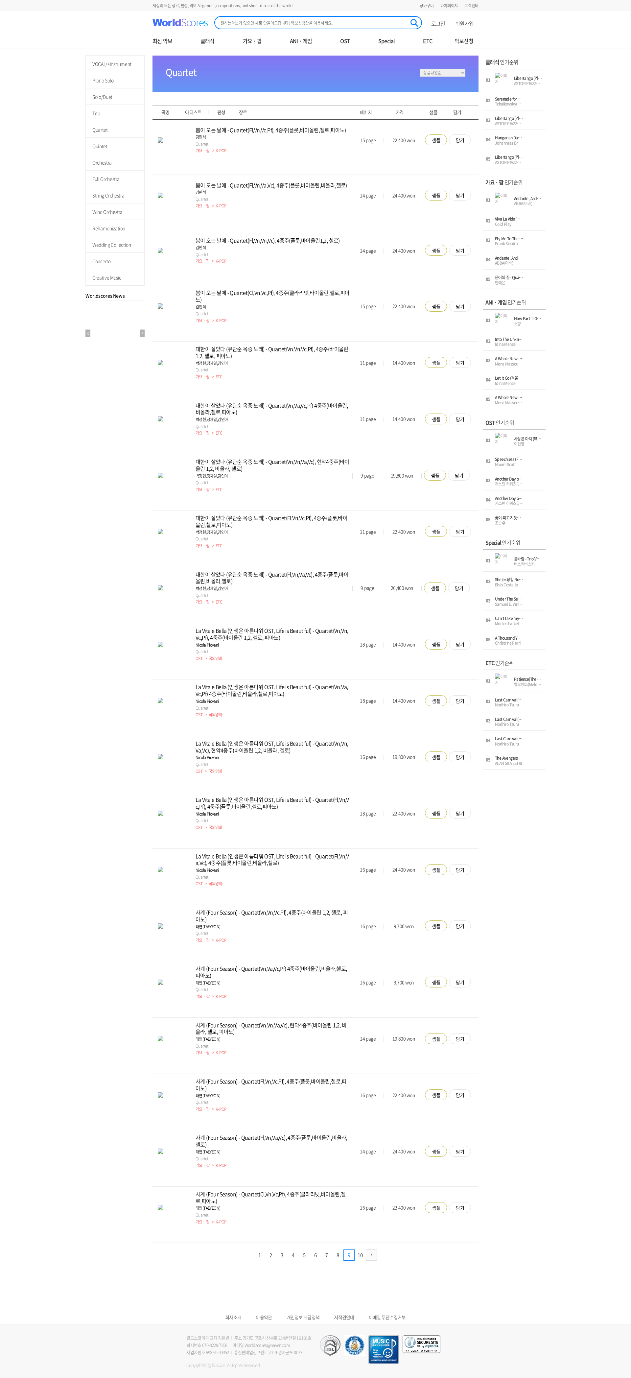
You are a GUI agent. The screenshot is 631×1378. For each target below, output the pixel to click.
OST (345, 40)
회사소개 (233, 1317)
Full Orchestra (106, 179)
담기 (460, 140)
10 (360, 1255)
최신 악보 (162, 40)
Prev (87, 333)
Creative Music (106, 277)
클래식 (207, 40)
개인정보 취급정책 (303, 1317)
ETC (427, 40)
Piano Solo (103, 80)
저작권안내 (344, 1317)
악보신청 (464, 40)
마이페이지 (449, 6)
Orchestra (102, 162)
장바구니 (427, 6)
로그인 (438, 23)
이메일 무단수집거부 (387, 1317)
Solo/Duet (102, 96)
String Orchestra (108, 195)
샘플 (436, 140)
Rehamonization (108, 228)
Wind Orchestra (107, 211)
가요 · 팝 (252, 40)
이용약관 (264, 1317)
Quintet (99, 146)
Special (386, 40)
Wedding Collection (111, 244)
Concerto (101, 261)
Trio (96, 113)
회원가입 (464, 23)
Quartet (100, 129)
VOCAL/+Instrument (111, 63)
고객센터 (471, 6)
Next (142, 333)
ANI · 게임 (301, 40)
